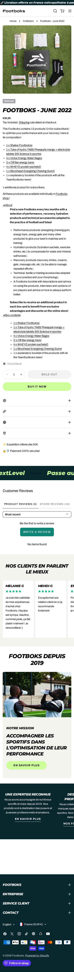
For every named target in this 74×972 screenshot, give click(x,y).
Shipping (24, 122)
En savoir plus (26, 765)
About (7, 205)
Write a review (37, 531)
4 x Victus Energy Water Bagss (24, 158)
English (7, 924)
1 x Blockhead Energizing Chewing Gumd (30, 171)
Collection (28, 21)
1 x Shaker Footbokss (19, 145)
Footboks (18, 955)
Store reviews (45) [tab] (55, 504)
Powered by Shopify (37, 955)
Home (13, 21)
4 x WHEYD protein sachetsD (23, 166)
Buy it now (37, 386)
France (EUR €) (33, 924)
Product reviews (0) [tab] (20, 504)
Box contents (12, 315)
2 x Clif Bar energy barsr (20, 162)
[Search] (55, 10)
